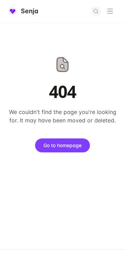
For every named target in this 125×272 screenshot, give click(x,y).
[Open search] (96, 11)
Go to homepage (62, 145)
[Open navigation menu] (110, 11)
